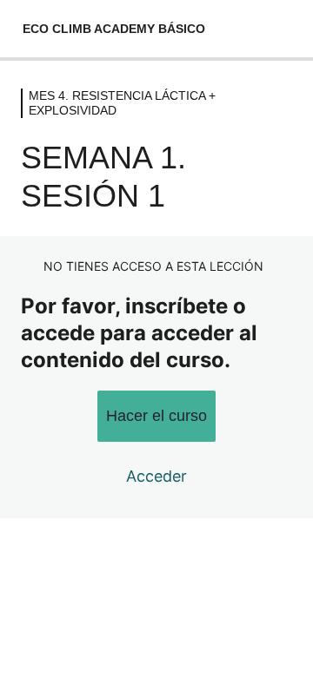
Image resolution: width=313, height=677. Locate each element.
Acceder (156, 476)
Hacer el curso (156, 415)
